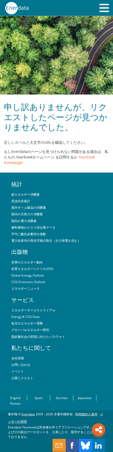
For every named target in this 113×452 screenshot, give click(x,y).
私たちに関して (31, 347)
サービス (22, 300)
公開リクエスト (22, 378)
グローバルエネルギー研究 (30, 330)
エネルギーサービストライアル (33, 310)
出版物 (19, 251)
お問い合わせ (20, 364)
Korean (15, 403)
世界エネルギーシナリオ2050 (32, 269)
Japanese (84, 398)
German (62, 398)
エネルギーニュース (25, 288)
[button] (104, 8)
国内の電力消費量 (24, 221)
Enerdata (28, 414)
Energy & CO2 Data (25, 317)
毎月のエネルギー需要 (27, 323)
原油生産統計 (20, 201)
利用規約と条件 (86, 414)
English (15, 398)
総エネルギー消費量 (25, 194)
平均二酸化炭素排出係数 (28, 234)
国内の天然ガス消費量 (27, 214)
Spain (38, 398)
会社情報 (17, 358)
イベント (17, 371)
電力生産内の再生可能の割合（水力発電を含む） (46, 240)
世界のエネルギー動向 (27, 262)
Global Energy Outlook (27, 275)
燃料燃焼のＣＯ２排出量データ (33, 227)
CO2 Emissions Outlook (28, 282)
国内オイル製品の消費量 (28, 207)
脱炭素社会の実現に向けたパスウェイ (38, 336)
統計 (16, 184)
